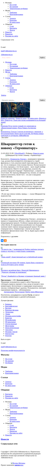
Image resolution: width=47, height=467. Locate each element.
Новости (8, 32)
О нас (12, 26)
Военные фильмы (11, 310)
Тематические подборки (19, 8)
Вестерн (8, 308)
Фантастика (9, 334)
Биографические (11, 306)
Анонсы (13, 18)
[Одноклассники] (5, 240)
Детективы (9, 312)
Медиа (7, 72)
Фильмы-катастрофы (13, 316)
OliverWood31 (20, 153)
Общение (8, 86)
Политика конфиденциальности (13, 350)
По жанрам (14, 7)
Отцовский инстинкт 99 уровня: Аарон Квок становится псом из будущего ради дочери (22, 264)
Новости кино (21, 118)
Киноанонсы (5, 132)
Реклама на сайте (11, 36)
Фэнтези (8, 336)
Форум (12, 30)
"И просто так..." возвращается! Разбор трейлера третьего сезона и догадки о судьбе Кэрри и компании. (22, 250)
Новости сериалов (8, 118)
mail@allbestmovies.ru (9, 51)
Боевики (8, 304)
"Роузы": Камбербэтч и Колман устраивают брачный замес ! (23, 276)
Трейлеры (13, 12)
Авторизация (9, 292)
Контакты (13, 28)
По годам (13, 5)
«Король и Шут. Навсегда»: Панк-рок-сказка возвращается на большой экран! (23, 120)
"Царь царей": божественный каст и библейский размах (22, 257)
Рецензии (13, 20)
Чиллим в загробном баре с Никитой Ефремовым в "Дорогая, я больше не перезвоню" (20, 271)
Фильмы (8, 62)
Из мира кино (15, 22)
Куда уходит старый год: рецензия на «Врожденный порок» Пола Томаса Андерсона (18, 127)
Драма (7, 314)
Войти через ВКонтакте (34, 292)
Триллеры (9, 330)
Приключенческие (12, 328)
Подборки (9, 363)
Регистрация (20, 292)
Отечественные (11, 324)
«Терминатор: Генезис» (18, 159)
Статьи (7, 78)
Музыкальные (10, 322)
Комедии (8, 318)
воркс (19, 465)
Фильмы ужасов (11, 332)
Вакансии (9, 34)
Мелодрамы (9, 326)
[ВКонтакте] (2, 240)
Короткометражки (16, 14)
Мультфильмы (10, 320)
